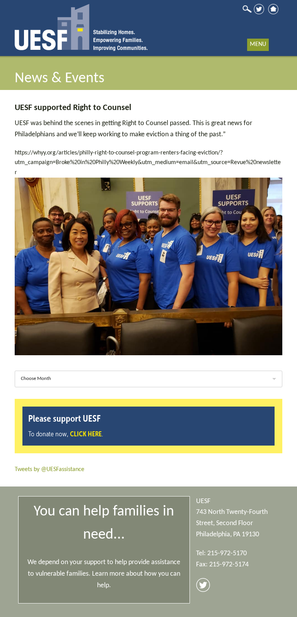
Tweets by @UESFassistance (49, 469)
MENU (258, 44)
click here (86, 434)
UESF (81, 25)
